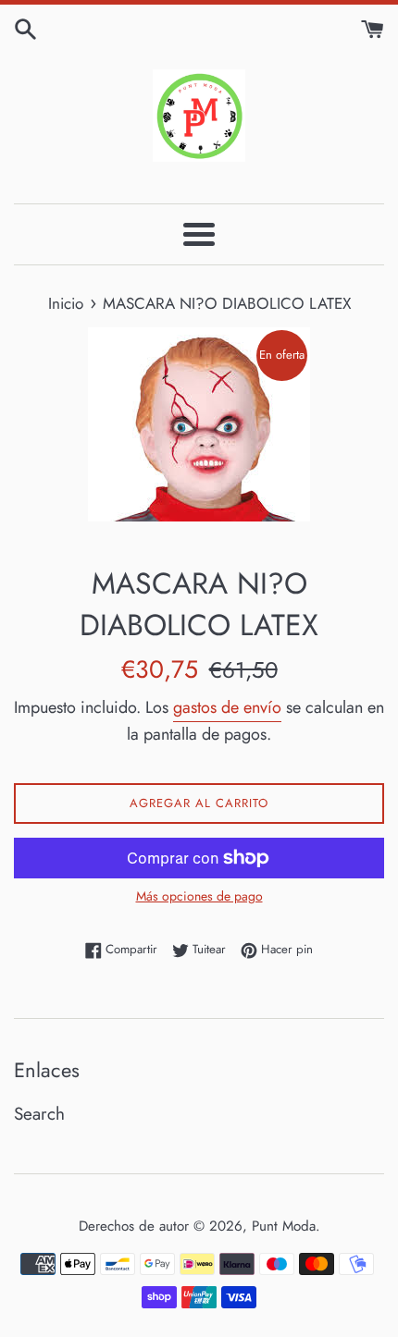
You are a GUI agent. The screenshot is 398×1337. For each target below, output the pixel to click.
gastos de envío (227, 707)
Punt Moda (284, 1226)
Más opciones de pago (199, 896)
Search (39, 1113)
